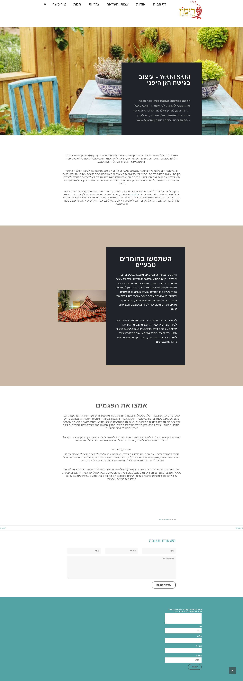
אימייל (199, 646)
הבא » (2, 528)
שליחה (195, 667)
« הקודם (239, 528)
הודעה (199, 656)
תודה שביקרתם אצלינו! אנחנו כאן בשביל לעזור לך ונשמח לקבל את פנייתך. (185, 610)
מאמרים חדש (164, 520)
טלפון (199, 636)
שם (200, 626)
